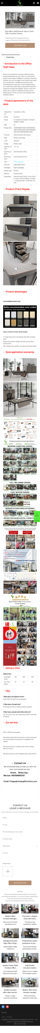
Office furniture (18, 162)
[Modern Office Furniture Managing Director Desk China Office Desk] (10, 909)
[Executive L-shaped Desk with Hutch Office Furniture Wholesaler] (29, 909)
